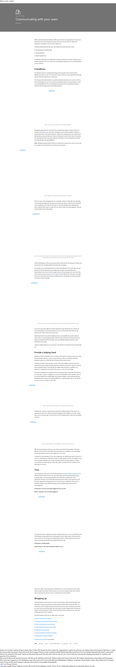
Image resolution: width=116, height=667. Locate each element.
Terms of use (56, 666)
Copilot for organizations (59, 650)
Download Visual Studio (40, 639)
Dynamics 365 (25, 658)
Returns (41, 652)
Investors (20, 662)
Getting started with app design (44, 618)
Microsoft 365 (35, 658)
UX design (75, 643)
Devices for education (7, 654)
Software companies (74, 660)
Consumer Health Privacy (8, 666)
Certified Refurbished (62, 652)
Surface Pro (4, 650)
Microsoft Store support (31, 652)
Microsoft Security (15, 658)
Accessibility (43, 662)
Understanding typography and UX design (46, 621)
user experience (65, 643)
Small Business (89, 658)
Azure (96, 658)
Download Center (16, 652)
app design (41, 643)
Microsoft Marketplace (59, 660)
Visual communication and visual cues (45, 624)
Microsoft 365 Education (44, 654)
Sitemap (20, 666)
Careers (92, 660)
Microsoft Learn (5, 660)
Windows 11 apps (109, 650)
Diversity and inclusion (31, 662)
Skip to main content (7, 1)
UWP (70, 643)
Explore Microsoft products (94, 650)
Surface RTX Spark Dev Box (42, 650)
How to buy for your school (62, 654)
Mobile (23, 15)
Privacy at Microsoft (10, 662)
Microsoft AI (4, 658)
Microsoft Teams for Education (25, 654)
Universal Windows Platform (55, 643)
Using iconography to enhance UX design (46, 632)
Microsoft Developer (106, 658)
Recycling (81, 666)
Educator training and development (83, 654)
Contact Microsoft (29, 666)
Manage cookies (46, 666)
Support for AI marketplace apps (22, 660)
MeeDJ (47, 132)
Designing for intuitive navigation (44, 635)
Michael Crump (18, 23)
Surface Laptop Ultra (25, 650)
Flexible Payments (92, 652)
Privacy (38, 666)
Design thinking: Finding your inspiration (46, 627)
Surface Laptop (13, 650)
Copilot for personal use (76, 650)
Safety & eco (73, 666)
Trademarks (65, 666)
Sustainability (52, 662)
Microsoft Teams (63, 658)
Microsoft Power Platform (49, 658)
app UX (46, 643)
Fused (53, 274)
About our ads (90, 666)
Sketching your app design (42, 630)
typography (65, 473)
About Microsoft (101, 660)
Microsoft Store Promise (77, 652)
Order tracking (49, 652)
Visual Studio (85, 660)
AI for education (10, 656)
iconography (74, 473)
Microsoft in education (105, 652)
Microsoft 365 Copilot (77, 658)
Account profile (5, 652)
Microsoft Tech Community (42, 660)
